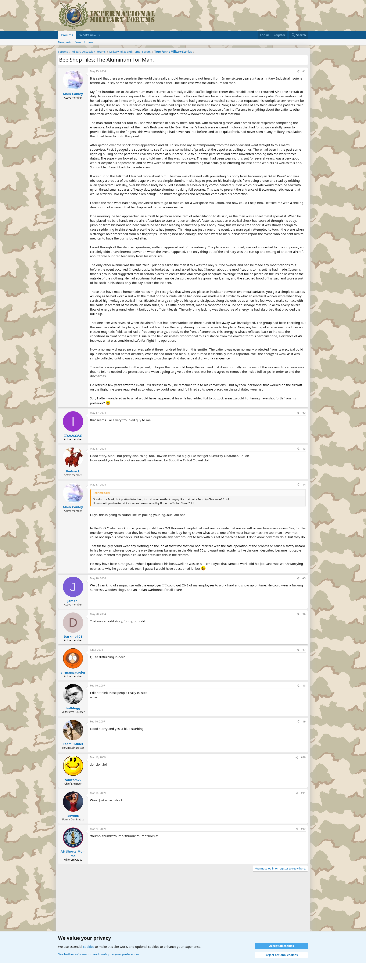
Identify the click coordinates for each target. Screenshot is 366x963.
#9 (304, 721)
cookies (88, 946)
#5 (304, 578)
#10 (303, 757)
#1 (304, 71)
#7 (304, 650)
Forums (67, 35)
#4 (304, 484)
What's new (87, 35)
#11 (303, 793)
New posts (64, 42)
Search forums (84, 42)
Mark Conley (73, 94)
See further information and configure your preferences (98, 954)
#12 (303, 829)
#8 (304, 685)
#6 (304, 614)
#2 (304, 413)
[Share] (298, 71)
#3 (304, 448)
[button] (100, 35)
